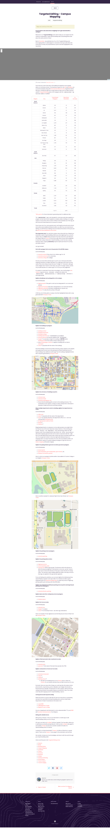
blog (55, 8)
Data (39, 801)
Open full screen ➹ (50, 82)
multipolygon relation (46, 342)
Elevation (40, 809)
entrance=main (42, 398)
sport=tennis (59, 451)
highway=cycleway (43, 288)
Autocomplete (28, 806)
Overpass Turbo (47, 294)
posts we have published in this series (46, 230)
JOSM (72, 710)
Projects (38, 1)
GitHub (80, 805)
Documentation (46, 1)
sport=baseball (42, 451)
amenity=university (43, 256)
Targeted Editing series (54, 740)
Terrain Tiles (41, 805)
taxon (39, 610)
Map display (27, 803)
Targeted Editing (44, 92)
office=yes (40, 414)
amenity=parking (42, 556)
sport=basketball (50, 451)
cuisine (40, 677)
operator (40, 666)
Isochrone (27, 809)
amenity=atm (41, 664)
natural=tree (41, 607)
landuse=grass (42, 599)
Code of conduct (69, 805)
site (71, 270)
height (40, 339)
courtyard (40, 344)
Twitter (80, 806)
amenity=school (42, 254)
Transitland (40, 808)
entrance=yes (41, 397)
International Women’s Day (58, 88)
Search (26, 805)
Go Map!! (49, 722)
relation (38, 272)
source (47, 238)
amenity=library (42, 337)
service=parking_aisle (43, 566)
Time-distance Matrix (30, 814)
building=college (42, 334)
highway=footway (43, 286)
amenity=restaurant (43, 674)
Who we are (68, 803)
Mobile (26, 815)
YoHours (43, 682)
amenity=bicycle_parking (44, 591)
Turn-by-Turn (28, 808)
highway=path (42, 283)
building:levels (42, 340)
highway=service (42, 564)
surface (40, 290)
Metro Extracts (41, 811)
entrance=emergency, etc (44, 400)
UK (65, 87)
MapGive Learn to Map (44, 707)
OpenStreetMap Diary (51, 580)
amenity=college (42, 257)
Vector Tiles (40, 803)
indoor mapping (40, 442)
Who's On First (41, 806)
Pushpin (44, 725)
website (40, 424)
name (39, 345)
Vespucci (55, 730)
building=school (42, 331)
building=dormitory (43, 335)
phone (39, 422)
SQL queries (39, 214)
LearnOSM (40, 704)
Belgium (70, 87)
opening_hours (42, 679)
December (41, 41)
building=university (43, 332)
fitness (60, 680)
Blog (52, 1)
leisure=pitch (41, 450)
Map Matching (28, 811)
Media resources (69, 806)
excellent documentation (44, 712)
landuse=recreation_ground (45, 453)
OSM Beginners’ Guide (43, 705)
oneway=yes (41, 567)
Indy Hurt (44, 778)
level (39, 417)
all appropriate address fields (45, 421)
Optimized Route (29, 812)
